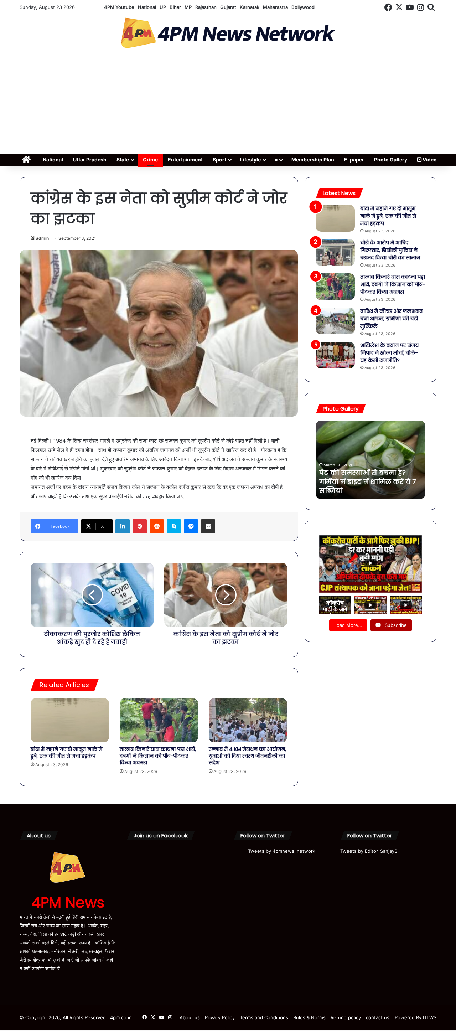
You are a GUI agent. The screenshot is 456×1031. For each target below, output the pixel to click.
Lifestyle (250, 159)
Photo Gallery (390, 159)
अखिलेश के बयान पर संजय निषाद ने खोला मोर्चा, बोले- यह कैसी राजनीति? (389, 353)
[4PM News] (228, 33)
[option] (370, 460)
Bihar (175, 7)
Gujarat (228, 7)
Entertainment (185, 159)
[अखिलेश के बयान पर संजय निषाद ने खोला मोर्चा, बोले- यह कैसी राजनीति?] (335, 355)
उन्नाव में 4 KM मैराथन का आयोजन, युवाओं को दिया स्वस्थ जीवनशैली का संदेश (247, 756)
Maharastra (275, 7)
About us (190, 1017)
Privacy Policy (220, 1017)
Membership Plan (312, 159)
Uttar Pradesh (90, 159)
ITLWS (429, 1017)
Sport (219, 159)
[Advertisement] (228, 103)
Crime (150, 159)
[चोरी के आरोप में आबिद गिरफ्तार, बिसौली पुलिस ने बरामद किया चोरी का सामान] (335, 252)
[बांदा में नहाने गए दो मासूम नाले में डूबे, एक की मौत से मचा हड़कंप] (70, 720)
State (122, 159)
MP (188, 7)
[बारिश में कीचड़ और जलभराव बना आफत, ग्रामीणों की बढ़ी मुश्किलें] (335, 321)
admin (42, 238)
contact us (377, 1017)
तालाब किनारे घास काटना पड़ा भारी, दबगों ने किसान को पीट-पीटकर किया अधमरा (158, 756)
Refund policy (346, 1017)
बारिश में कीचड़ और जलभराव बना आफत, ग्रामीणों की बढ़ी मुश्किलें (391, 319)
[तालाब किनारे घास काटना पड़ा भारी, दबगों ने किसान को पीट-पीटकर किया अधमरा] (159, 720)
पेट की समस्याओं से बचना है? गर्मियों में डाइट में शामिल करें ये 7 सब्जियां (367, 481)
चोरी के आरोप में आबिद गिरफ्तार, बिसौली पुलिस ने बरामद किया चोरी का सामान (390, 250)
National (147, 7)
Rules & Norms (309, 1017)
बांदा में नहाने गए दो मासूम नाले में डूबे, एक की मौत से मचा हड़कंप (66, 752)
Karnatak (249, 7)
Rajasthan (206, 7)
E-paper (354, 159)
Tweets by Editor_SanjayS (368, 851)
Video (429, 159)
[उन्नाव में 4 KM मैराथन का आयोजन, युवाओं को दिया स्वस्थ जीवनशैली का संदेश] (248, 720)
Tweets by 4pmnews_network (281, 851)
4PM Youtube (119, 7)
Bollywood (303, 7)
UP (163, 7)
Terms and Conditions (264, 1017)
